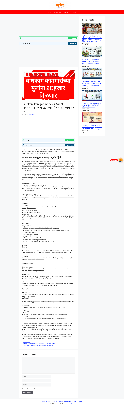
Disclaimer (60, 401)
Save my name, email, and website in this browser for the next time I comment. (44, 388)
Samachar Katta (57, 12)
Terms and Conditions (77, 401)
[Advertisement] (48, 26)
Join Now (73, 38)
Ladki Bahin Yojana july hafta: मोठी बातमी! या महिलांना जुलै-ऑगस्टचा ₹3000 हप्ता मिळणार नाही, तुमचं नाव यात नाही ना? (91, 83)
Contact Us (54, 401)
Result (74, 12)
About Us (66, 12)
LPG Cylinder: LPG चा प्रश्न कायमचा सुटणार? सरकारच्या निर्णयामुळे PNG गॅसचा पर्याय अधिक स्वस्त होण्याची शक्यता (92, 105)
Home (49, 12)
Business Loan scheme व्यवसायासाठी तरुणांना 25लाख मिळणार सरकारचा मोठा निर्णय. (39, 344)
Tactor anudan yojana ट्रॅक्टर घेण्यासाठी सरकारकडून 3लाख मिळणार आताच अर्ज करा (39, 345)
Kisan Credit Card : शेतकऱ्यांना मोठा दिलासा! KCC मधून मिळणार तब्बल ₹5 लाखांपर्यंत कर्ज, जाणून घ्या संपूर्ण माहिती (90, 61)
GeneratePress (70, 404)
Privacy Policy (67, 401)
